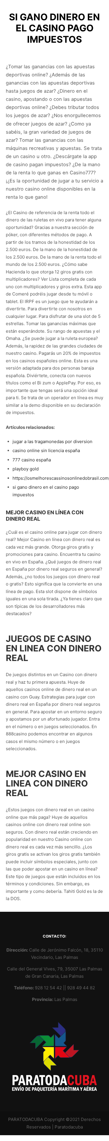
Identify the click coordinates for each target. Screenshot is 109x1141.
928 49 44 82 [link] (81, 987)
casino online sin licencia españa (46, 450)
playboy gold (25, 469)
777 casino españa (31, 460)
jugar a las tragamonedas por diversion (52, 441)
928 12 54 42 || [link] (51, 987)
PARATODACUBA (25, 1119)
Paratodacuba (69, 1127)
